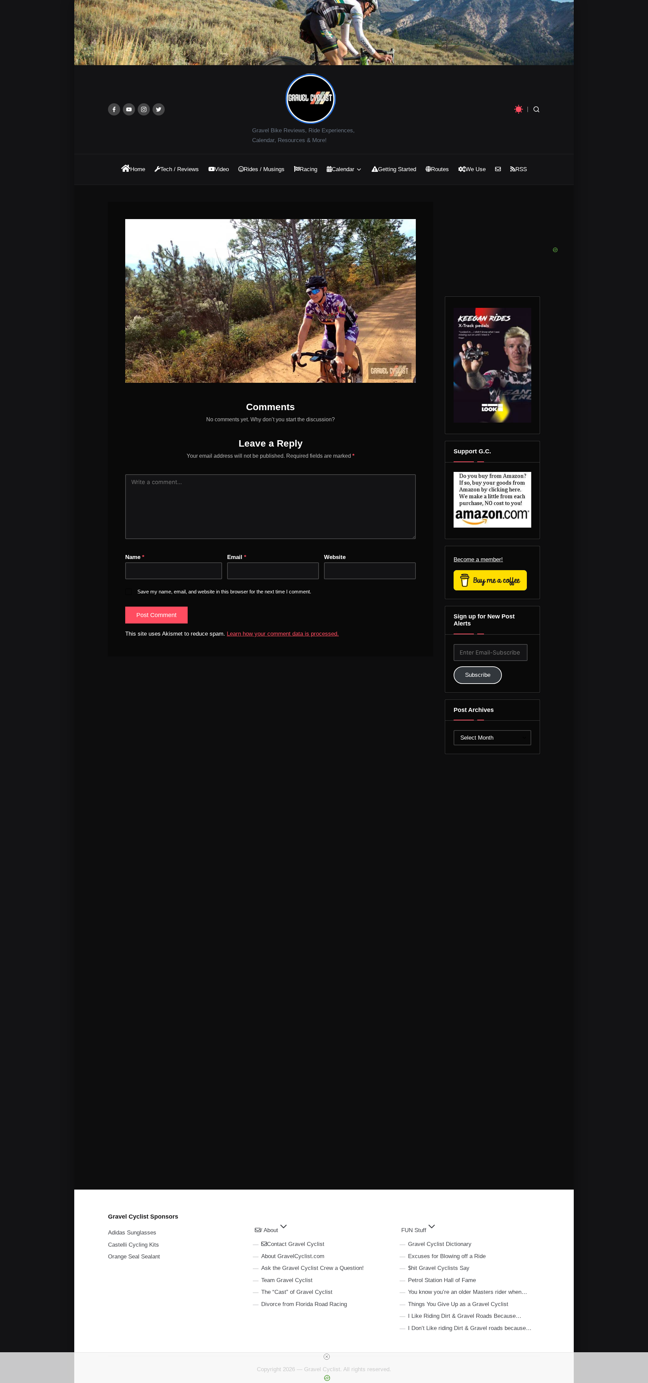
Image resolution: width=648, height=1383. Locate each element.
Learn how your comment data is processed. (283, 634)
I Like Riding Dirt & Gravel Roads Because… (464, 1316)
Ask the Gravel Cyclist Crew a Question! (312, 1268)
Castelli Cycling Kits (133, 1245)
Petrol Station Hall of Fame (442, 1280)
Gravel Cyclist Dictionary (439, 1244)
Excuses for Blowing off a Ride (447, 1256)
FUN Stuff (413, 1230)
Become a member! (478, 559)
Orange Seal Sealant (134, 1256)
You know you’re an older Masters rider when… (467, 1292)
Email (236, 557)
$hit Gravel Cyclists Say (438, 1268)
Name (134, 557)
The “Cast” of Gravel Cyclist (296, 1292)
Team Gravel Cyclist (287, 1280)
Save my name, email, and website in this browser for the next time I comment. (224, 591)
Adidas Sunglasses (132, 1232)
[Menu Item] (114, 109)
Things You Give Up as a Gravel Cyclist (458, 1304)
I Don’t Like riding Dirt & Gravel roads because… (470, 1328)
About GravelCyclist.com (292, 1256)
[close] (327, 1357)
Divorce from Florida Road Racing (304, 1304)
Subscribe (477, 675)
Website (335, 557)
